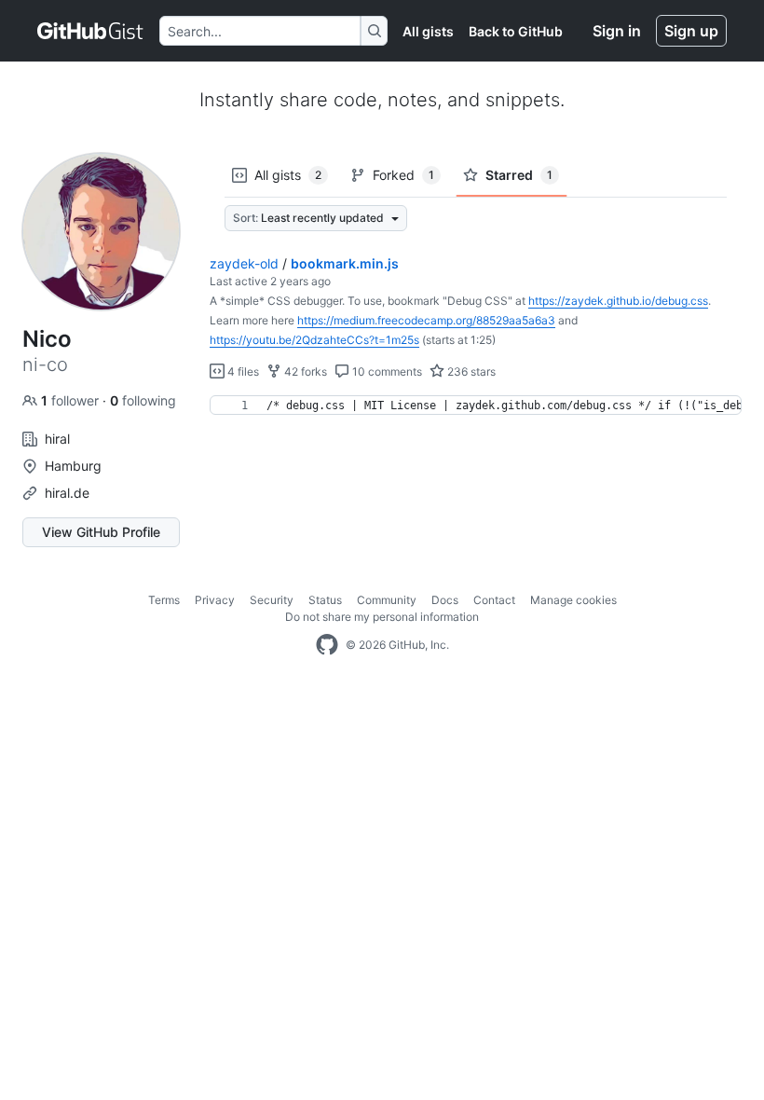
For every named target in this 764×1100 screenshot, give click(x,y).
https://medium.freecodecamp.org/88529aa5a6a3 (426, 320)
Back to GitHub (516, 31)
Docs (444, 600)
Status (325, 600)
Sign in (617, 30)
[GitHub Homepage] (327, 645)
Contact (494, 600)
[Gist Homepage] (90, 31)
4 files (242, 371)
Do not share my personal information (382, 617)
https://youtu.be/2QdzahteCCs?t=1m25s (314, 340)
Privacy (215, 600)
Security (271, 600)
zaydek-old (244, 263)
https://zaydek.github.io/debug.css (618, 301)
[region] (476, 405)
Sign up (691, 30)
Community (386, 600)
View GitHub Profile (101, 532)
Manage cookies (573, 600)
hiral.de (67, 493)
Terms (164, 600)
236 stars (470, 371)
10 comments (385, 371)
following (143, 400)
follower (71, 400)
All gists (428, 31)
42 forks (304, 371)
